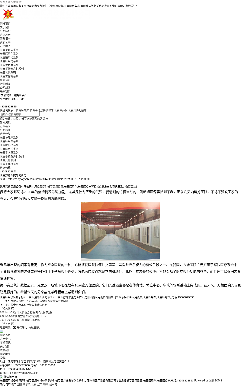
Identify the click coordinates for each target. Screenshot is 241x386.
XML (2, 357)
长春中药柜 (60, 110)
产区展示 (5, 34)
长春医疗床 (22, 110)
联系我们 (5, 91)
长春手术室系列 (9, 65)
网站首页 (5, 23)
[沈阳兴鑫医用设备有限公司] (46, 14)
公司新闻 (5, 87)
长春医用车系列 (9, 53)
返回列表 (5, 327)
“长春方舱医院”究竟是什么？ (23, 316)
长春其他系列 (8, 72)
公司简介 (5, 31)
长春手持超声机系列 (12, 68)
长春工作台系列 (9, 76)
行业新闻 (5, 84)
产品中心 (5, 46)
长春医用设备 (55, 6)
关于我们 (5, 27)
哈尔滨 (27, 384)
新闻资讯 (5, 80)
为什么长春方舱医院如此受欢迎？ (26, 312)
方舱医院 (33, 327)
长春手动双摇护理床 (41, 110)
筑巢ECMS (215, 380)
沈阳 (19, 384)
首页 (15, 118)
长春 (34, 384)
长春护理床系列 (9, 50)
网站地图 (5, 354)
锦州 (46, 384)
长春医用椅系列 (9, 61)
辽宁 (40, 384)
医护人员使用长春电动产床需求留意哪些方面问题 (40, 301)
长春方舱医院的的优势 (34, 118)
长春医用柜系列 (9, 57)
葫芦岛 (53, 384)
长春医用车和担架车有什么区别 (29, 304)
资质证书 (5, 38)
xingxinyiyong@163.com (24, 372)
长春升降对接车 (77, 110)
